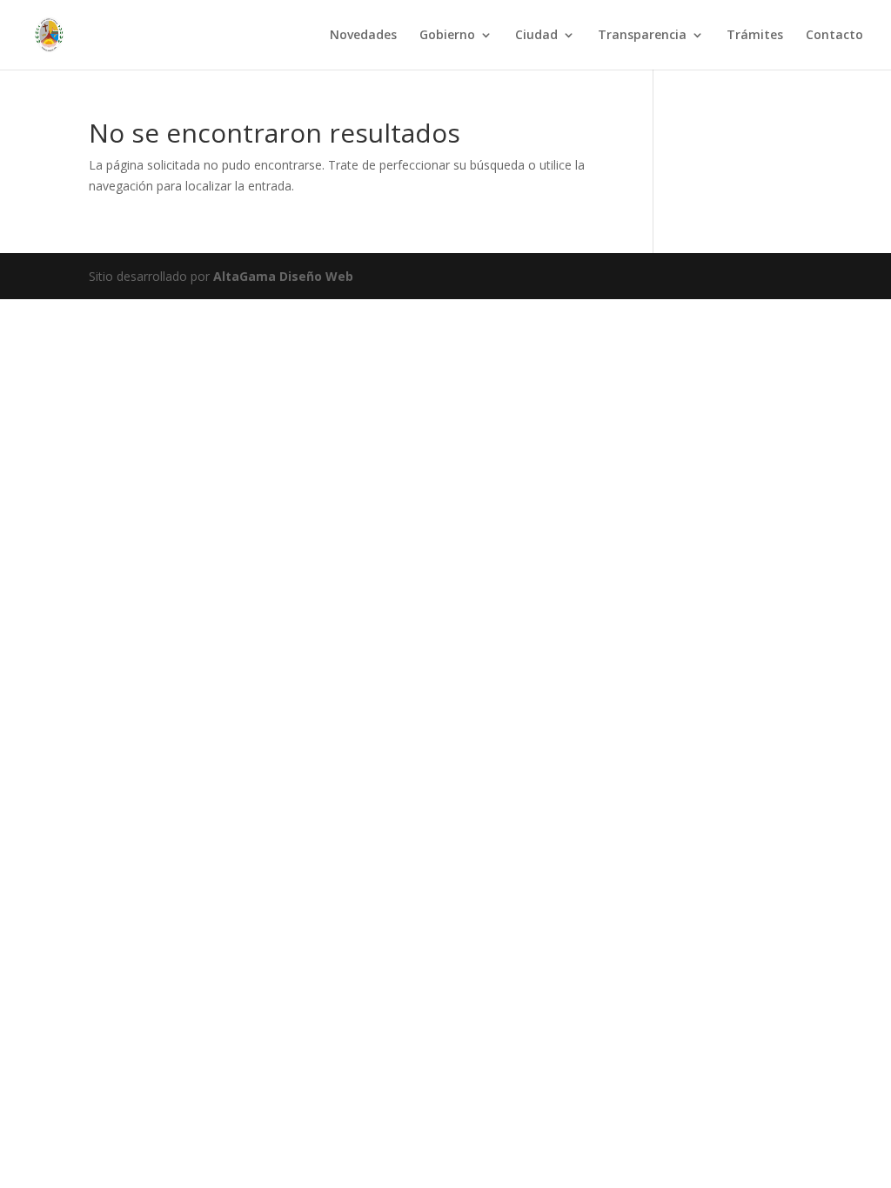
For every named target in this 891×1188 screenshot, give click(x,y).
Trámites (755, 36)
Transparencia (642, 36)
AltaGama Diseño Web (283, 276)
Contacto (834, 36)
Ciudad (536, 36)
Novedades (363, 36)
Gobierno (447, 36)
